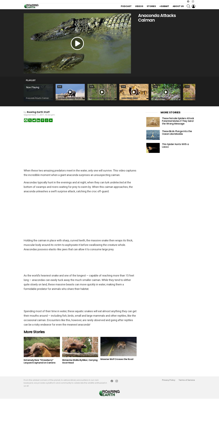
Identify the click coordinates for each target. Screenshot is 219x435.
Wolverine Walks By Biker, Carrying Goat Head (80, 361)
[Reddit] (34, 120)
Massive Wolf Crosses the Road (116, 359)
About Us (178, 6)
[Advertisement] (80, 144)
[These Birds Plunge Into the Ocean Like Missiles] (153, 135)
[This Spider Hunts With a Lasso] (153, 148)
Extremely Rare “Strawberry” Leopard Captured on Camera (39, 361)
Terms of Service (187, 380)
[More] (51, 120)
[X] (30, 120)
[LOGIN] (193, 6)
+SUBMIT (164, 6)
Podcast (126, 6)
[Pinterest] (42, 120)
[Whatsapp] (46, 120)
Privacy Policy (168, 380)
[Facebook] (26, 120)
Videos (139, 6)
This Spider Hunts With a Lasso (175, 145)
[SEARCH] (188, 6)
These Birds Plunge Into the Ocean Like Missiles (177, 132)
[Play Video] (77, 43)
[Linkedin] (38, 120)
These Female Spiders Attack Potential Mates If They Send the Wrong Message (178, 121)
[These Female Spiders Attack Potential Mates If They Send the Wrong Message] (153, 122)
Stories (151, 6)
